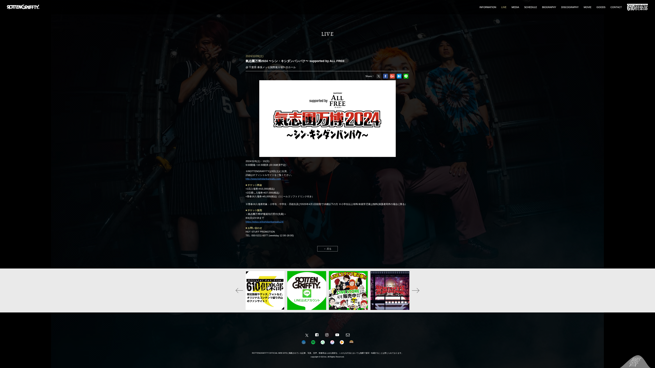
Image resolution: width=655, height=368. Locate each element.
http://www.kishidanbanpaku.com (263, 178)
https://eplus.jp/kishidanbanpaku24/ (265, 221)
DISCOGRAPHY (570, 7)
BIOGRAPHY (549, 7)
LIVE (503, 7)
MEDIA (515, 7)
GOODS (600, 7)
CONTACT (616, 7)
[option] (265, 290)
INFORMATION (487, 7)
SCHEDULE (530, 7)
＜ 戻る (327, 248)
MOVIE (587, 7)
